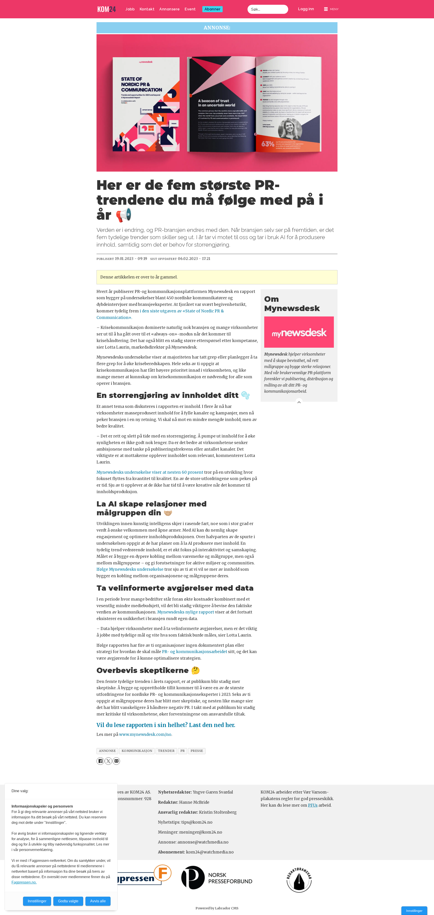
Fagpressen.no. (24, 882)
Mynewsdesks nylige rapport (185, 612)
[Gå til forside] (107, 9)
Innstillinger (414, 911)
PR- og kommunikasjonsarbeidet (194, 651)
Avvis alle (98, 901)
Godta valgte (68, 901)
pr (182, 751)
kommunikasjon (137, 751)
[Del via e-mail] (116, 761)
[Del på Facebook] (100, 761)
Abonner (213, 9)
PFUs (313, 805)
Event (190, 9)
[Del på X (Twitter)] (108, 761)
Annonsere (169, 9)
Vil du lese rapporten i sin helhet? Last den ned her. (166, 725)
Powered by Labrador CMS (217, 908)
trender (166, 751)
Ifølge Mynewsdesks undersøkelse (130, 569)
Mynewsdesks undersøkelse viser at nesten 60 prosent (150, 472)
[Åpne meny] (331, 9)
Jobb (129, 9)
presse (197, 751)
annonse (107, 751)
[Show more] (299, 401)
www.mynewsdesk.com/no (145, 734)
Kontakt (147, 9)
